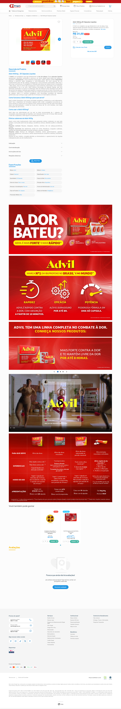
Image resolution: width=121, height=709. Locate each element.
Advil (15, 170)
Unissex (43, 170)
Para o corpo (21, 182)
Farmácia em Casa (19, 15)
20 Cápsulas (19, 178)
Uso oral (52, 186)
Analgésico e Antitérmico (32, 15)
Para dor (25, 186)
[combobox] (40, 6)
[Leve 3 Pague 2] (60, 1)
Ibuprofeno (47, 182)
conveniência (76, 684)
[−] (43, 541)
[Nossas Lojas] (61, 6)
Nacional (16, 174)
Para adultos (48, 178)
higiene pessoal (64, 684)
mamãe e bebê (70, 684)
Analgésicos (50, 190)
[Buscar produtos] (54, 6)
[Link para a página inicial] (10, 15)
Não (21, 194)
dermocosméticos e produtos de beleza (52, 684)
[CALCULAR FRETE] (108, 47)
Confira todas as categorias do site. (39, 685)
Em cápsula (22, 190)
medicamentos (40, 684)
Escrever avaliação (60, 587)
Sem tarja (46, 174)
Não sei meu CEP (92, 51)
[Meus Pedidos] (74, 6)
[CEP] (92, 47)
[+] (47, 541)
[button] (110, 6)
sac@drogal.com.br (24, 692)
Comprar (87, 42)
